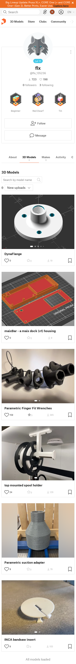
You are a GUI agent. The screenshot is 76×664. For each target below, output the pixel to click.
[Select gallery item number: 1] (31, 246)
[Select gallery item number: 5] (43, 246)
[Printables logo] (3, 21)
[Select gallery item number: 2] (35, 246)
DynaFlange (13, 254)
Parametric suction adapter (24, 562)
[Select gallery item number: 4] (41, 246)
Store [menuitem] (31, 21)
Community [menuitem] (58, 21)
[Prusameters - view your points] (52, 12)
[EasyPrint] (45, 12)
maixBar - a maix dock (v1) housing (30, 331)
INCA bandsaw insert (19, 639)
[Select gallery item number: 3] (38, 246)
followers (30, 85)
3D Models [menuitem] (16, 21)
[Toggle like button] (6, 260)
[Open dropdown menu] (71, 50)
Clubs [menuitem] (42, 21)
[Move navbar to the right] (72, 21)
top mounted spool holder (23, 485)
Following (46, 85)
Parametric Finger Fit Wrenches (28, 408)
